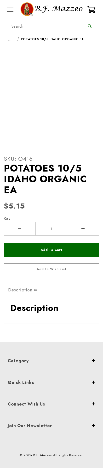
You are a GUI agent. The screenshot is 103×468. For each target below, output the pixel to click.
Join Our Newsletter (30, 426)
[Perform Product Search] (89, 26)
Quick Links (21, 382)
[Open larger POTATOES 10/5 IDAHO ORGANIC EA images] (51, 96)
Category (18, 361)
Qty (7, 218)
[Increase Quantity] (83, 229)
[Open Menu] (10, 9)
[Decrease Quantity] (20, 229)
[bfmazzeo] (51, 9)
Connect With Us (26, 404)
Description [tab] (20, 290)
